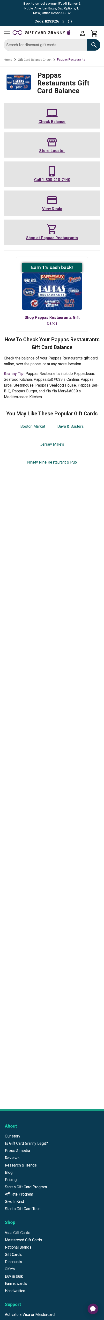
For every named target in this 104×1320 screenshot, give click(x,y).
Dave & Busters (70, 426)
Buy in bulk (14, 1276)
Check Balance (52, 121)
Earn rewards (16, 1283)
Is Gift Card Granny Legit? (26, 1143)
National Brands (18, 1247)
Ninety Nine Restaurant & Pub (52, 462)
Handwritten (15, 1291)
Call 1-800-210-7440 (52, 179)
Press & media (17, 1150)
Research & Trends (21, 1165)
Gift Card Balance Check (35, 59)
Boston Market (32, 426)
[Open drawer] (7, 33)
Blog (9, 1172)
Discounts (13, 1261)
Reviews (12, 1158)
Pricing (11, 1179)
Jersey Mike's (52, 444)
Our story (12, 1136)
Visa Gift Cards (17, 1232)
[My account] (83, 33)
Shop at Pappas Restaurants (52, 238)
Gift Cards (13, 1254)
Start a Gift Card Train (22, 1208)
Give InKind (14, 1201)
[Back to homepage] (45, 33)
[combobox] (45, 45)
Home (8, 59)
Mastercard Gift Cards (23, 1240)
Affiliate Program (19, 1194)
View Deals (52, 208)
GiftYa (10, 1269)
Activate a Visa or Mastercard (30, 1314)
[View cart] (94, 33)
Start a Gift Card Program (26, 1187)
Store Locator (52, 150)
